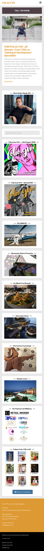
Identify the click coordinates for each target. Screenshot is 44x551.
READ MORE (8, 81)
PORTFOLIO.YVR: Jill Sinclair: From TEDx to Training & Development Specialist (17, 51)
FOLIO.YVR (8, 2)
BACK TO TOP (7, 538)
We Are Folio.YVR (7, 542)
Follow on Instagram (23, 492)
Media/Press (6, 547)
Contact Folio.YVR (7, 545)
